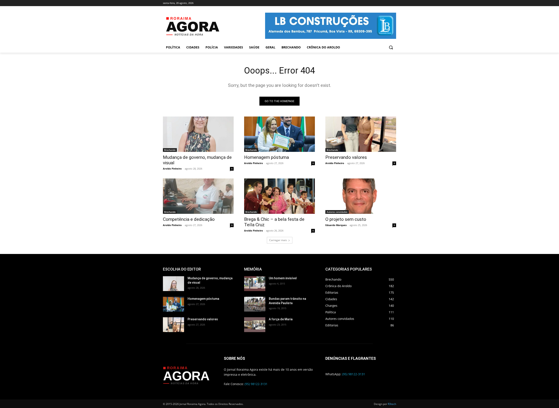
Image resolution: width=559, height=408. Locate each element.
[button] (391, 47)
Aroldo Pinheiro (172, 168)
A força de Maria (281, 319)
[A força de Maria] (254, 324)
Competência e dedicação (189, 219)
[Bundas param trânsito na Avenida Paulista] (254, 304)
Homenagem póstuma (266, 157)
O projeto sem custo (345, 219)
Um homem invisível (283, 278)
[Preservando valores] (360, 134)
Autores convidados (337, 211)
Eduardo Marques (336, 225)
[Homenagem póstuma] (279, 134)
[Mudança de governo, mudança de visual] (198, 134)
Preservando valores (346, 157)
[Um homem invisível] (254, 283)
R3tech (392, 404)
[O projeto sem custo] (360, 196)
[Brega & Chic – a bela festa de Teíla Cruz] (279, 196)
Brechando (170, 149)
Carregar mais (278, 240)
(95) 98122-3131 (256, 384)
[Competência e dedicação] (198, 196)
